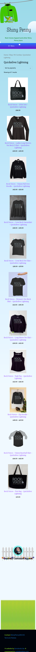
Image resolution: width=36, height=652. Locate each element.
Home (6, 55)
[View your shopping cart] (19, 44)
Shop (11, 55)
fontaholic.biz (19, 648)
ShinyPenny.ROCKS (18, 635)
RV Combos (18, 55)
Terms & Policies (10, 637)
